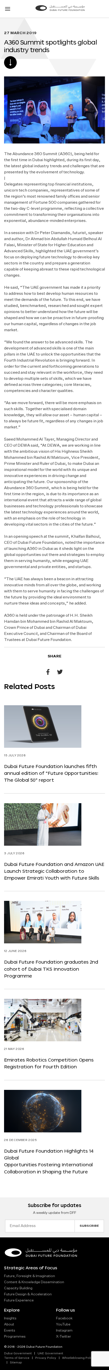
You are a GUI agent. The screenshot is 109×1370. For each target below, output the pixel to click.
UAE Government (50, 1353)
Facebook (64, 1318)
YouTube (63, 1324)
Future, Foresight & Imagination (29, 1276)
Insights (10, 1318)
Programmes (15, 1336)
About (9, 1324)
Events (9, 1330)
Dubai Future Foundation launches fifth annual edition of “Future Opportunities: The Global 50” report (51, 773)
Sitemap (16, 1362)
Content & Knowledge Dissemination (34, 1282)
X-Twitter (63, 1336)
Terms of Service (16, 1358)
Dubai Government (18, 1353)
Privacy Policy (45, 1358)
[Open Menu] (7, 9)
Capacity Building (18, 1288)
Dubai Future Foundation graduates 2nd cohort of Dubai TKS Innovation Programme (51, 969)
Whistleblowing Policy (78, 1358)
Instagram (64, 1330)
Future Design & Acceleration (28, 1294)
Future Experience (19, 1300)
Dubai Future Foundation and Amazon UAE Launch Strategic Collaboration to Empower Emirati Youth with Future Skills (54, 871)
